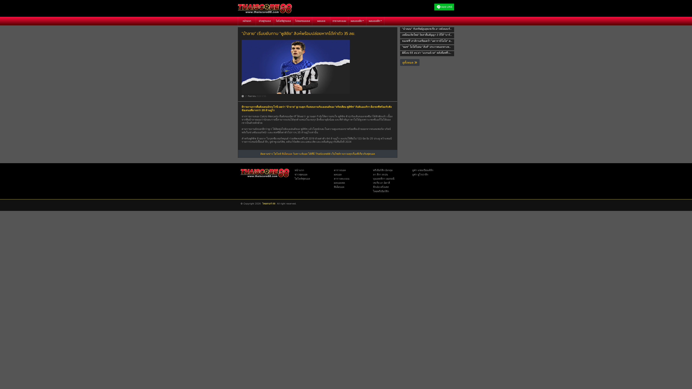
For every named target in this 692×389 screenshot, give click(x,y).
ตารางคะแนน (339, 21)
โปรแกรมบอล (302, 21)
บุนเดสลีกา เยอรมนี (383, 178)
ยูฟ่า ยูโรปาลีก (420, 174)
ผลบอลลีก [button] (356, 21)
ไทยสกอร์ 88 (268, 203)
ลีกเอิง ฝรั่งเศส (381, 186)
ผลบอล (321, 21)
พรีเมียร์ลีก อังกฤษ (382, 170)
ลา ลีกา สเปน (380, 174)
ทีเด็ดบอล (287, 153)
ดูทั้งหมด (408, 62)
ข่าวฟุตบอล (265, 21)
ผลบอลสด (339, 182)
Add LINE (446, 6)
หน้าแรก (247, 21)
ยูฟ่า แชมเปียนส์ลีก (422, 170)
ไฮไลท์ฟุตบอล (283, 21)
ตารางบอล (340, 170)
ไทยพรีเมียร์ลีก (381, 191)
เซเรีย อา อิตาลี (381, 182)
